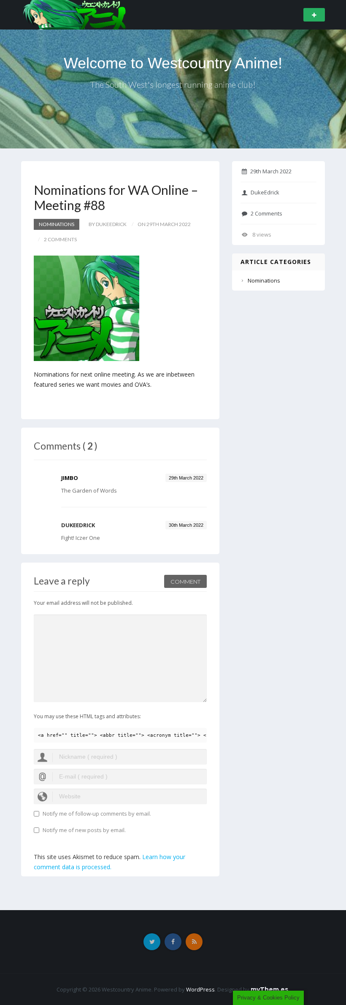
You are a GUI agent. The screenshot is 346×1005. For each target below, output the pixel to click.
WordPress (200, 989)
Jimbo (69, 478)
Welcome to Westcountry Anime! (173, 63)
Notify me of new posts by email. (84, 830)
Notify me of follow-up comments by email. (97, 813)
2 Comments (266, 213)
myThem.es (269, 989)
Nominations (56, 224)
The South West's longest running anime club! (173, 84)
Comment (185, 581)
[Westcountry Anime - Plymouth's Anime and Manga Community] (74, 14)
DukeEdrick (265, 192)
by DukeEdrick (108, 224)
